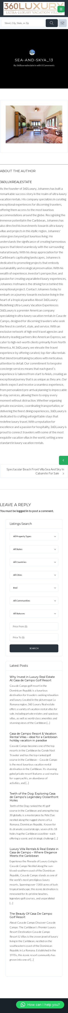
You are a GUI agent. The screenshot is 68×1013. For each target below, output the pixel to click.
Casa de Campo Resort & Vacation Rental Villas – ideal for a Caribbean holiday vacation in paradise (33, 737)
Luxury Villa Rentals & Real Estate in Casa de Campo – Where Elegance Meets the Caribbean (34, 852)
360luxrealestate (25, 65)
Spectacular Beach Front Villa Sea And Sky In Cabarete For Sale (35, 471)
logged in (22, 511)
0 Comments (48, 65)
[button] (40, 1004)
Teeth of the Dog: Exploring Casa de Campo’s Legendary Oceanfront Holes (34, 797)
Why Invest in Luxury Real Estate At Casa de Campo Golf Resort (32, 678)
